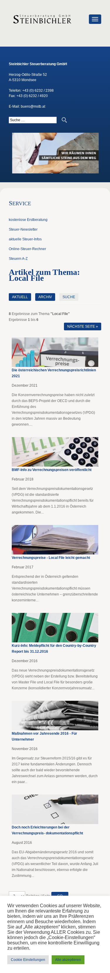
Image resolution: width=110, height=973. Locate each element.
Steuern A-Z (18, 259)
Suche (68, 297)
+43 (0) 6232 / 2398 (38, 90)
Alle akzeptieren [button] (68, 960)
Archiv (45, 297)
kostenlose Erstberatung (28, 220)
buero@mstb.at (33, 106)
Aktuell (20, 297)
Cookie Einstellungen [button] (28, 960)
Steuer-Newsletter (23, 229)
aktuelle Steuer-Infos (25, 239)
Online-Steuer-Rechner (27, 249)
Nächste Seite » (82, 326)
